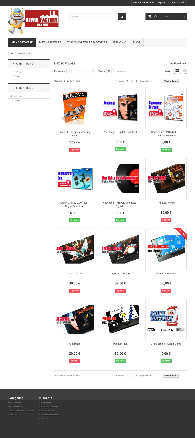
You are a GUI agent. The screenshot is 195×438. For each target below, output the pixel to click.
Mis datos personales (49, 415)
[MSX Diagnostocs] (166, 249)
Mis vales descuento (48, 407)
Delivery (17, 72)
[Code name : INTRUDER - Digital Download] (166, 108)
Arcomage (74, 343)
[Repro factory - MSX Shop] (36, 21)
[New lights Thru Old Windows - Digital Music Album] (120, 178)
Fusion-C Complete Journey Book (74, 134)
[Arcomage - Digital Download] (120, 108)
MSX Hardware (50, 42)
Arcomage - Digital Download (120, 132)
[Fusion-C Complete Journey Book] (75, 108)
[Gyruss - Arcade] (120, 249)
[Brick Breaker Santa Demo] (166, 319)
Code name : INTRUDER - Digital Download (166, 134)
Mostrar (102, 71)
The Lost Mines (166, 202)
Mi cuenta (45, 398)
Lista (185, 73)
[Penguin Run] (120, 319)
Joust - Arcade (74, 273)
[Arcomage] (75, 319)
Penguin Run (120, 343)
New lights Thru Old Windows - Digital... (120, 204)
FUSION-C (120, 42)
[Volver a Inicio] (11, 54)
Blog (136, 42)
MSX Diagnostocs (166, 273)
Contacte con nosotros (143, 2)
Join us (16, 76)
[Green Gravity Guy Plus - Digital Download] (75, 178)
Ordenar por (60, 71)
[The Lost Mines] (166, 178)
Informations (22, 63)
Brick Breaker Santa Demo (166, 343)
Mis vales (43, 419)
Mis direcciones (46, 411)
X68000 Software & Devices (87, 42)
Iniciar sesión (178, 2)
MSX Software (22, 42)
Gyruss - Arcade (120, 273)
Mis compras (45, 403)
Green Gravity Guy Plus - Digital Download (74, 204)
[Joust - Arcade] (75, 249)
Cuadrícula (177, 73)
